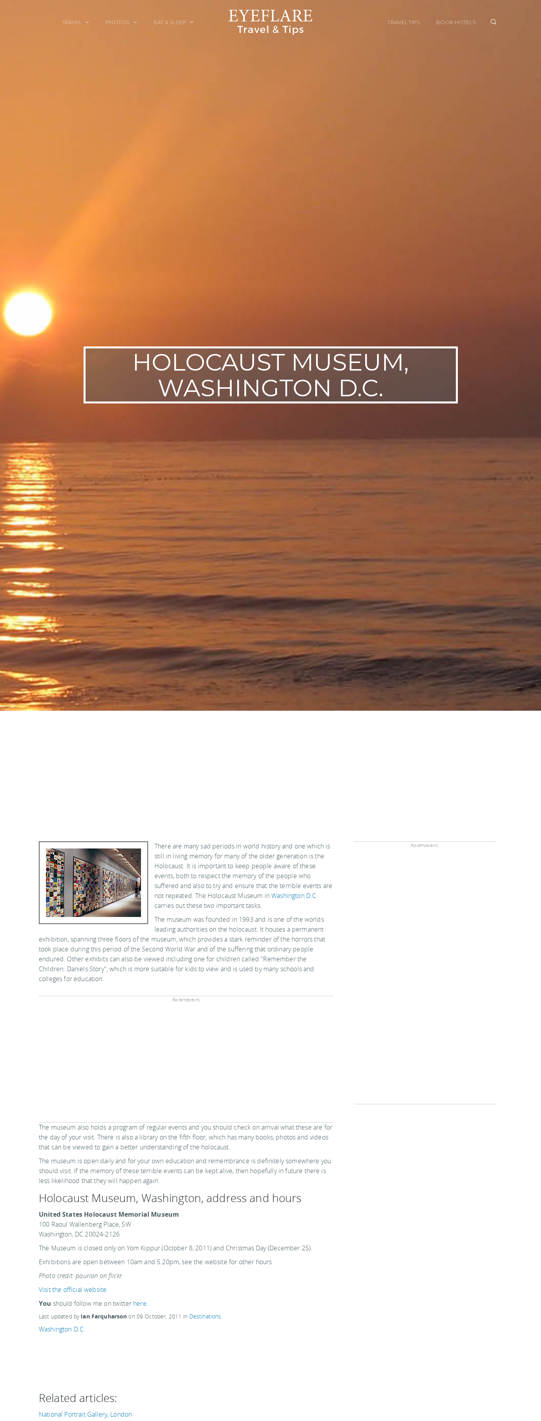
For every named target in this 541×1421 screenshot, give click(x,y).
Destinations (205, 1316)
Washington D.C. (294, 895)
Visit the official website (73, 1289)
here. (140, 1303)
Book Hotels (456, 22)
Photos (118, 22)
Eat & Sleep (171, 22)
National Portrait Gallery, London (85, 1414)
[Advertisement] (270, 770)
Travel (72, 22)
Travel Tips (404, 22)
